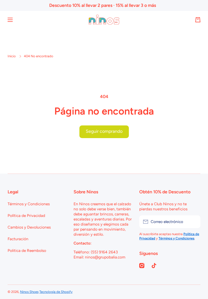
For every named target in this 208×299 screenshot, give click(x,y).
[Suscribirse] (194, 221)
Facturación (18, 238)
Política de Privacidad (26, 215)
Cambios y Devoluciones (29, 227)
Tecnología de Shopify (56, 292)
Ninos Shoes (29, 292)
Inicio (12, 56)
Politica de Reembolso (27, 250)
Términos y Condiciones (29, 203)
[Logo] (104, 20)
